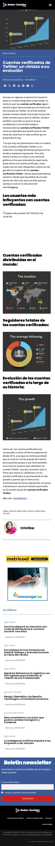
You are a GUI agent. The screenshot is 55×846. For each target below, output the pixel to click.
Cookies (51, 841)
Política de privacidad (41, 841)
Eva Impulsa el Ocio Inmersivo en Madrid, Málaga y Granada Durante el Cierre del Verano (26, 652)
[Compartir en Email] (27, 85)
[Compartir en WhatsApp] (32, 85)
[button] (50, 5)
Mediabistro (20, 498)
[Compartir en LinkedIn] (14, 85)
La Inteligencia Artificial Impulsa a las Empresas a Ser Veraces (27, 742)
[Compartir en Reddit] (18, 85)
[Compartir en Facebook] (5, 85)
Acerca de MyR (47, 824)
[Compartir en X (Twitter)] (9, 85)
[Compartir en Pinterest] (23, 85)
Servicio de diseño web (34, 818)
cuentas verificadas (18, 511)
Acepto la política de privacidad (20, 792)
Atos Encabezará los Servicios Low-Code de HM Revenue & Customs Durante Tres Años (26, 629)
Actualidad (8, 713)
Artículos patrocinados (15, 818)
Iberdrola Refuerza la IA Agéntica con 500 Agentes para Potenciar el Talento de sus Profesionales (27, 676)
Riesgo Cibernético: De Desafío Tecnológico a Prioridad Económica (26, 698)
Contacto (48, 818)
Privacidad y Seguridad (12, 692)
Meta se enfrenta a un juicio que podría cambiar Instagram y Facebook (24, 720)
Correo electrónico (10, 782)
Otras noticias (9, 622)
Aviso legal (32, 841)
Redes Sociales (9, 53)
